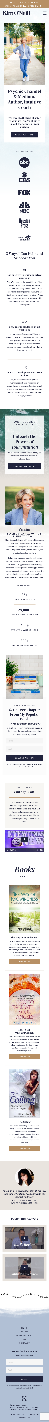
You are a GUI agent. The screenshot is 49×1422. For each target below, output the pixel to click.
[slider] (24, 850)
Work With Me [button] (24, 135)
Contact (24, 1343)
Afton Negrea (32, 1407)
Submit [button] (24, 1379)
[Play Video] (7, 850)
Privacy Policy (16, 1415)
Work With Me (24, 1335)
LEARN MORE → (24, 585)
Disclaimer (24, 1417)
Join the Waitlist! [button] (24, 466)
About (24, 1332)
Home (24, 1328)
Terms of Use (33, 1415)
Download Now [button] (25, 758)
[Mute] (37, 850)
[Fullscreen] (41, 850)
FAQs (24, 1339)
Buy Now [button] (24, 961)
